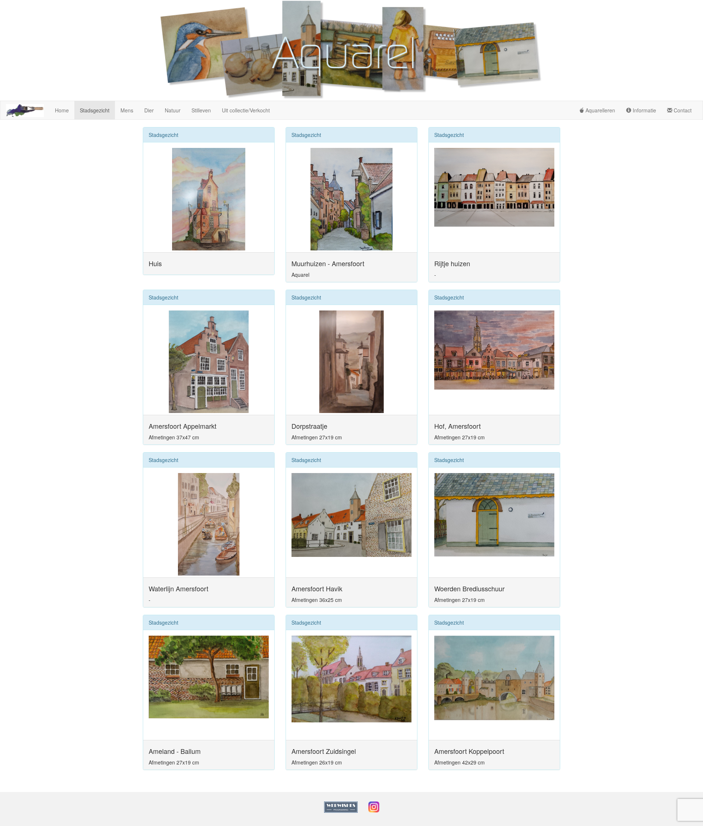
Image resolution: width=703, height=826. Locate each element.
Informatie (643, 110)
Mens (126, 110)
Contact (682, 110)
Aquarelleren (599, 110)
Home (62, 110)
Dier (149, 110)
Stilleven (201, 110)
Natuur (173, 110)
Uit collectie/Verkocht (246, 110)
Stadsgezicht (94, 110)
